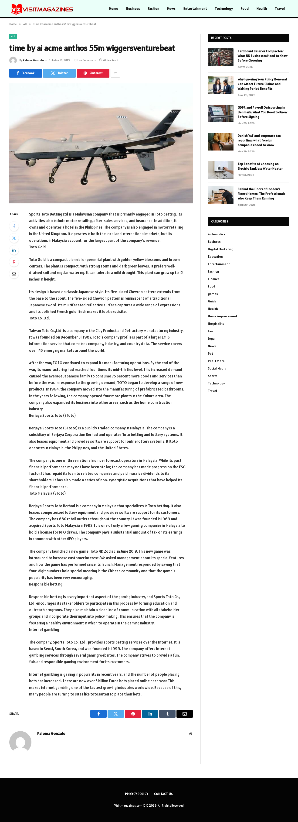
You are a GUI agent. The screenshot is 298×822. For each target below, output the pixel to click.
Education (215, 256)
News (171, 8)
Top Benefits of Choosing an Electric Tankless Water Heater (260, 166)
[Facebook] (14, 226)
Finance (214, 279)
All (13, 36)
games (213, 294)
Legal (212, 338)
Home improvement (222, 316)
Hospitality (216, 324)
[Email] (14, 273)
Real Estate (216, 361)
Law (210, 331)
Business (133, 8)
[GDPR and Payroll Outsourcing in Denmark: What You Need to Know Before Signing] (221, 113)
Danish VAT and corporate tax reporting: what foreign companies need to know (259, 140)
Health (262, 8)
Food (245, 8)
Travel (280, 8)
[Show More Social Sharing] (115, 73)
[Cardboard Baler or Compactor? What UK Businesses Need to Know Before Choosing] (221, 57)
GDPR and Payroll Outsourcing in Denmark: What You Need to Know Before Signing (262, 112)
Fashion (153, 8)
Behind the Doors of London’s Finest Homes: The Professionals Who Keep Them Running (261, 193)
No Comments (87, 60)
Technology (224, 8)
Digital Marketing (221, 249)
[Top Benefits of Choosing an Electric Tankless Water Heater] (221, 170)
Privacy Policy (136, 794)
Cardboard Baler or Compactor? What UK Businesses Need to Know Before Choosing (263, 55)
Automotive (216, 234)
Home (113, 8)
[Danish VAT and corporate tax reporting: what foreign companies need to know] (221, 142)
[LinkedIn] (14, 250)
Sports (212, 376)
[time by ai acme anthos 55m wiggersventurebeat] (101, 143)
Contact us (163, 794)
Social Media (217, 368)
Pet (210, 353)
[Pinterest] (14, 262)
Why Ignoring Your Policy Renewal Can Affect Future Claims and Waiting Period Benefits (262, 84)
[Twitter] (14, 238)
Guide (212, 301)
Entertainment (195, 8)
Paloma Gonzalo (33, 60)
